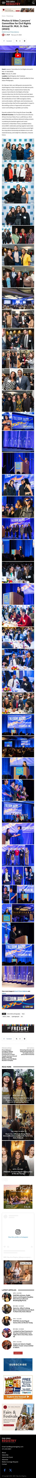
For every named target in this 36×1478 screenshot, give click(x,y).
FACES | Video (6, 1016)
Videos (4, 993)
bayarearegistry (25, 1257)
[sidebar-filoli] (18, 1197)
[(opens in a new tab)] (18, 1122)
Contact (4, 1464)
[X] (10, 1470)
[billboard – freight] (18, 1028)
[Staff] (3, 35)
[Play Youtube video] (18, 55)
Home (3, 16)
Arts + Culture (18, 1095)
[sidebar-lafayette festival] (18, 1387)
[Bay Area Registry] (13, 2)
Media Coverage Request (10, 1462)
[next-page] (6, 1179)
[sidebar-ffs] (18, 1417)
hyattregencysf (15, 1016)
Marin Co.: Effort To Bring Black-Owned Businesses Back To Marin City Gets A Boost (18, 1136)
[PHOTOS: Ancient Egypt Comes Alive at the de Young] (18, 1158)
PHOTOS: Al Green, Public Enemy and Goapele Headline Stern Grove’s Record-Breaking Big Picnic (18, 1100)
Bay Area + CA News (17, 1131)
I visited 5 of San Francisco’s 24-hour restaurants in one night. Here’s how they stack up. (23, 1333)
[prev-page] (3, 1179)
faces (23, 1014)
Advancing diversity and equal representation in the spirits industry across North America (27, 1052)
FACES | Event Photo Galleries (10, 32)
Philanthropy (9, 16)
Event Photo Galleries (21, 991)
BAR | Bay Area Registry (11, 1257)
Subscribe (5, 1455)
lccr (22, 1016)
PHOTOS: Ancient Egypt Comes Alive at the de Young (18, 1173)
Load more (17, 1353)
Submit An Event (7, 1457)
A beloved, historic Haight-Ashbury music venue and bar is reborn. (23, 1345)
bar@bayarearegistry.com (14, 1447)
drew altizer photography (13, 1014)
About (4, 1453)
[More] (25, 41)
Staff (8, 34)
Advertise (5, 1459)
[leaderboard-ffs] (18, 10)
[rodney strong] (18, 1272)
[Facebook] (4, 1470)
